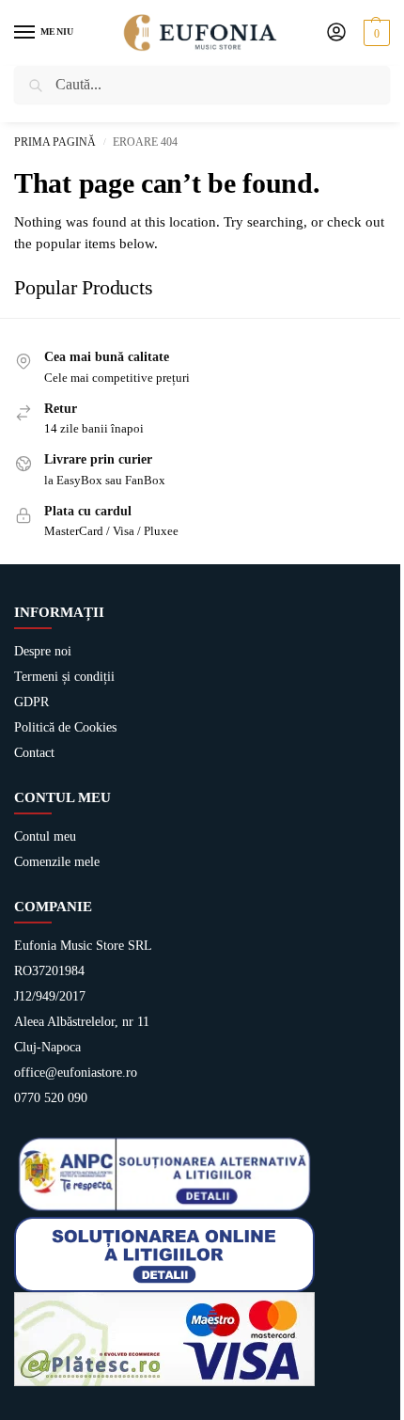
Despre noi (42, 651)
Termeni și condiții (64, 677)
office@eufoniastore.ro (75, 1072)
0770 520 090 (50, 1098)
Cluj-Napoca (47, 1047)
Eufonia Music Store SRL (83, 946)
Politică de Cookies (65, 727)
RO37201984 (49, 971)
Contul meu (45, 836)
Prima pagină (55, 142)
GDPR (31, 702)
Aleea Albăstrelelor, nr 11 (81, 1022)
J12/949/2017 (49, 996)
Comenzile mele (57, 862)
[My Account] (336, 33)
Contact (34, 753)
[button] (374, 33)
